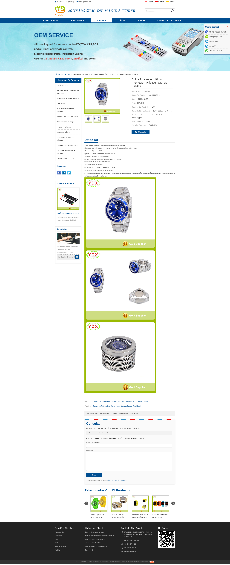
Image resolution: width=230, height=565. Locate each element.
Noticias (141, 20)
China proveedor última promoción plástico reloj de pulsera (119, 438)
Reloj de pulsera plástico (120, 413)
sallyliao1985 (213, 41)
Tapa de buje (89, 550)
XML (56, 543)
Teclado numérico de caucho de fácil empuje (99, 536)
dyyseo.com (146, 561)
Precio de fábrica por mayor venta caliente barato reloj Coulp (117, 406)
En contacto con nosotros (169, 20)
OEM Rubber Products (65, 158)
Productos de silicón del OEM (68, 98)
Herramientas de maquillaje (67, 145)
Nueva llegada (62, 85)
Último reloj (134, 413)
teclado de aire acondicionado (95, 539)
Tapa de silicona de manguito (94, 532)
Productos (101, 20)
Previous (74, 183)
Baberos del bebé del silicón (67, 117)
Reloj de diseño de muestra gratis (96, 546)
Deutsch (161, 2)
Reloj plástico (104, 413)
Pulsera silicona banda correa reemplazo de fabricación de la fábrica (120, 401)
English (150, 2)
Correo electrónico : (94, 443)
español (172, 2)
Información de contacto (117, 480)
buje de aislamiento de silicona (65, 110)
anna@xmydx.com (85, 2)
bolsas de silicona (63, 132)
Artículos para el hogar (65, 122)
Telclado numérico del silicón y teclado (68, 91)
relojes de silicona (80, 74)
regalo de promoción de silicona (66, 151)
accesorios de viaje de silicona (65, 138)
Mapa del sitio (59, 532)
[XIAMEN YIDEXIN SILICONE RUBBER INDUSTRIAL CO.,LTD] (60, 11)
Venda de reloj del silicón (93, 543)
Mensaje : (90, 450)
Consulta (142, 132)
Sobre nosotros (77, 20)
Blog (56, 539)
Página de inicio (50, 20)
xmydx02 (212, 46)
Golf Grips (61, 103)
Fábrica (121, 20)
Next (78, 183)
